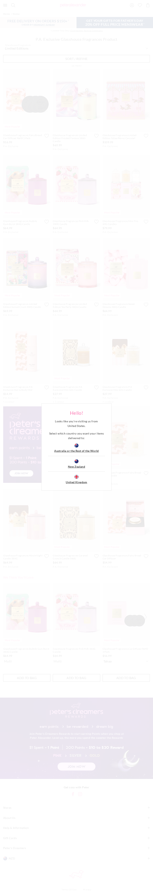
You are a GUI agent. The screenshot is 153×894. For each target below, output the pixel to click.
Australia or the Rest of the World (76, 450)
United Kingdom (76, 482)
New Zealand (76, 466)
